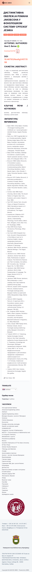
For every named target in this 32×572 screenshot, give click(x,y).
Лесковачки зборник (8, 476)
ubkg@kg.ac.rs (10, 528)
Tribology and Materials (9, 449)
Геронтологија (6, 461)
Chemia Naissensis (7, 420)
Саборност (5, 486)
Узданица (5, 490)
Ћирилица (5, 399)
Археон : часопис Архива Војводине (13, 455)
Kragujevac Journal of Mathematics (12, 430)
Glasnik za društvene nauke (10, 426)
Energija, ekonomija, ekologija (10, 424)
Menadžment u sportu (8, 436)
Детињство (5, 467)
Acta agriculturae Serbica (9, 407)
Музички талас (6, 480)
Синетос (4, 488)
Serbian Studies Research (9, 447)
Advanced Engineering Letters (11, 410)
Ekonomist (5, 422)
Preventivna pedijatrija (8, 438)
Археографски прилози (9, 453)
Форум (4, 492)
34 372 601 (22, 523)
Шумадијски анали (7, 494)
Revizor (4, 440)
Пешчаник (5, 484)
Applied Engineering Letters (10, 414)
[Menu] (29, 2)
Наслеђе (16, 34)
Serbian (7, 389)
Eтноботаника (6, 471)
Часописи (23, 34)
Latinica (12, 399)
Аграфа (4, 451)
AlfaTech (4, 412)
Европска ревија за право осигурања (13, 469)
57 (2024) (10, 34)
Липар (4, 478)
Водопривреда (6, 457)
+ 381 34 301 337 (13, 523)
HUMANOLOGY (6, 428)
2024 (5, 34)
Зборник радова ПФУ (8, 473)
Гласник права (6, 459)
